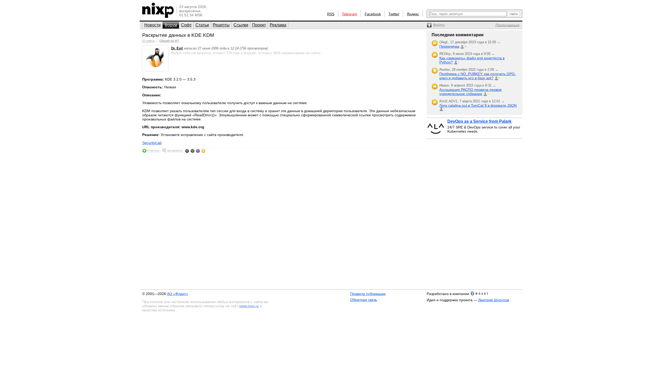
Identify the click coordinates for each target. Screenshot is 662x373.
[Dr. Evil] (155, 70)
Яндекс (413, 14)
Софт (186, 25)
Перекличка (449, 46)
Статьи (202, 25)
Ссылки (241, 25)
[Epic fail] (187, 151)
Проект (259, 25)
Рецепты (221, 25)
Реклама (278, 25)
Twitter (393, 14)
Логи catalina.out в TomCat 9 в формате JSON (478, 105)
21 (465, 46)
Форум (170, 25)
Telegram (349, 14)
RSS (330, 14)
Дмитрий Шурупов (493, 300)
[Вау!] (203, 151)
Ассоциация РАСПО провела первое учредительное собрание (470, 92)
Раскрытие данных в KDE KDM (178, 35)
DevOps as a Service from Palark (479, 121)
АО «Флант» (177, 294)
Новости (152, 25)
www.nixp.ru (249, 306)
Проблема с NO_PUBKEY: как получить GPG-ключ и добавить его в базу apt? (477, 76)
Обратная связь (363, 300)
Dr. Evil (177, 48)
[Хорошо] (198, 151)
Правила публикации (368, 294)
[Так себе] (192, 151)
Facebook (373, 14)
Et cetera (148, 40)
